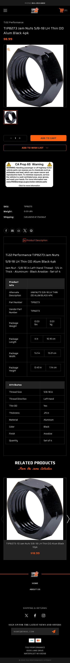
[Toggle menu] (10, 10)
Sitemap (47, 660)
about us (35, 589)
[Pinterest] (31, 230)
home (35, 583)
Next (68, 519)
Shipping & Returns (35, 608)
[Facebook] (6, 230)
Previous (2, 519)
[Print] (18, 230)
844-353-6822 (38, 3)
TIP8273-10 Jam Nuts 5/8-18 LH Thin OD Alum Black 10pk (35, 545)
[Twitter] (25, 230)
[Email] (12, 230)
